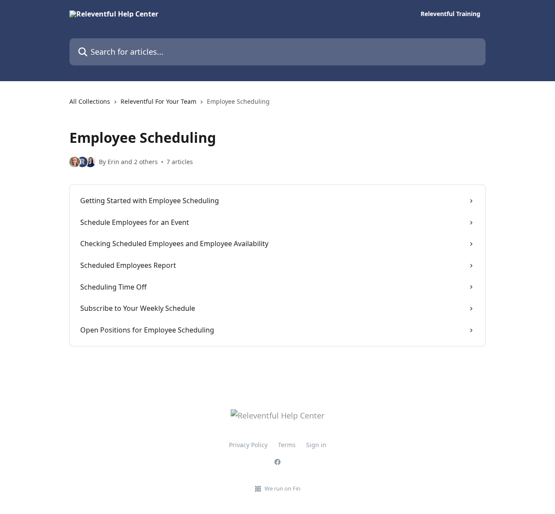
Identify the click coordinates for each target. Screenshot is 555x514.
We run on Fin (282, 488)
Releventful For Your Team (158, 101)
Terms (287, 445)
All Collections (89, 101)
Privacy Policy (248, 445)
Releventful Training (450, 14)
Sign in (316, 445)
